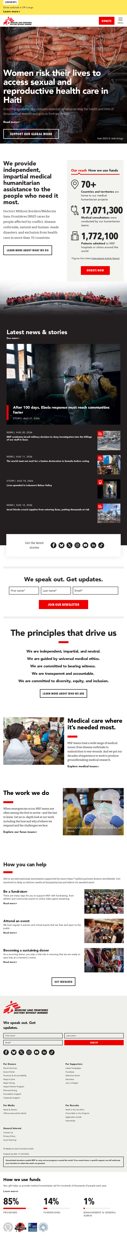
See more (12, 338)
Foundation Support (12, 1094)
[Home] (33, 21)
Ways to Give (9, 1079)
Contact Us (8, 1132)
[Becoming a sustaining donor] (63, 960)
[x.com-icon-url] (69, 545)
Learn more (11, 11)
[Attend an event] (63, 931)
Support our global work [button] (31, 134)
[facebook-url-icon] (54, 545)
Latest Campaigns (73, 1068)
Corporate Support (11, 1097)
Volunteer (69, 1079)
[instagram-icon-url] (77, 545)
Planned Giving (10, 1090)
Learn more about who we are (64, 693)
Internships (70, 1120)
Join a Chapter (71, 1083)
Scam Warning (9, 1140)
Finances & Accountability (14, 1075)
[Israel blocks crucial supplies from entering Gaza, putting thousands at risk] (63, 513)
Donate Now (95, 270)
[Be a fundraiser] (63, 901)
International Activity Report (105, 258)
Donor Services (10, 1068)
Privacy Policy (9, 1136)
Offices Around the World (14, 1113)
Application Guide (73, 1117)
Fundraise (69, 1072)
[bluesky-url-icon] (61, 545)
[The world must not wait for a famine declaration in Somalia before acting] (63, 464)
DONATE (107, 21)
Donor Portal (9, 1072)
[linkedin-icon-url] (93, 545)
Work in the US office (74, 1109)
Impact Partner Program (13, 1086)
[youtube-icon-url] (85, 545)
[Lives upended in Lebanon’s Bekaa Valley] (63, 489)
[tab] (79, 170)
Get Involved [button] (63, 981)
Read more (10, 122)
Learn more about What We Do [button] (28, 250)
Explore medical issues (82, 766)
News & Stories (10, 1109)
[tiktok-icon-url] (101, 545)
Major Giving (9, 1083)
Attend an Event (72, 1075)
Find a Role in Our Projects (77, 1113)
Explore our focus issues (19, 831)
